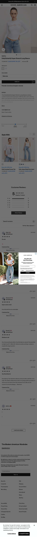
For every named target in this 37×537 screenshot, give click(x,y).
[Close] (34, 525)
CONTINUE (28, 272)
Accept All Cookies (24, 533)
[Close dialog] (36, 253)
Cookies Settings (11, 533)
